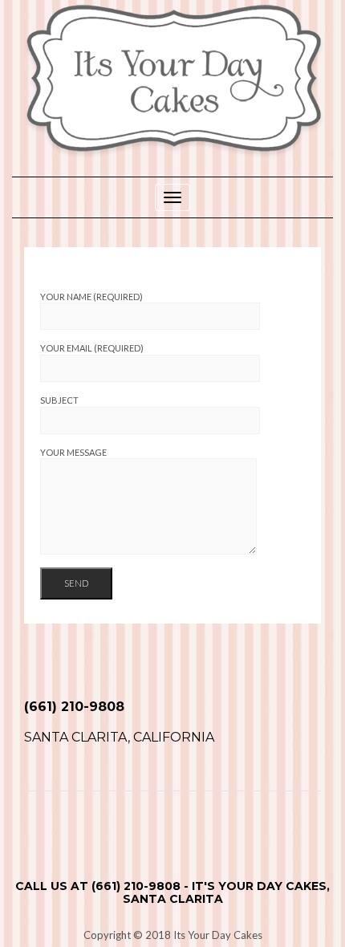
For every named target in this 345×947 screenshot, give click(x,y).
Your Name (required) (91, 296)
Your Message (73, 452)
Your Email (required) (92, 348)
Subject (59, 400)
